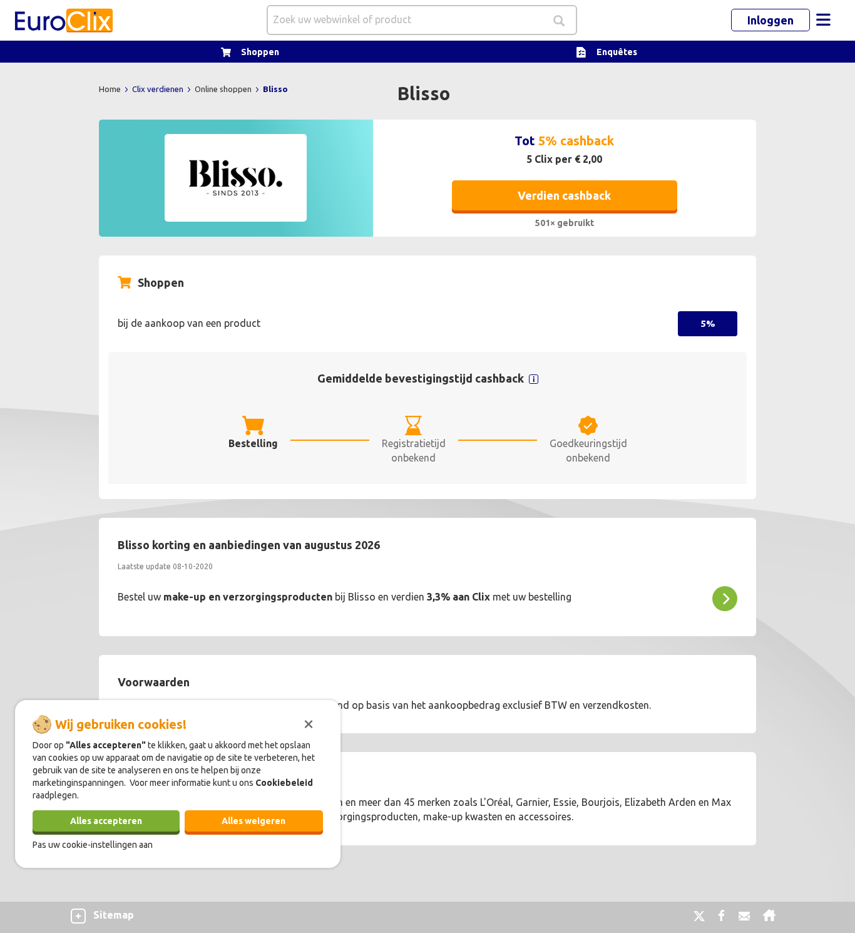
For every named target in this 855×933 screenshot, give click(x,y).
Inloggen (770, 20)
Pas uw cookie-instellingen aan (93, 844)
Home (111, 89)
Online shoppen (224, 89)
